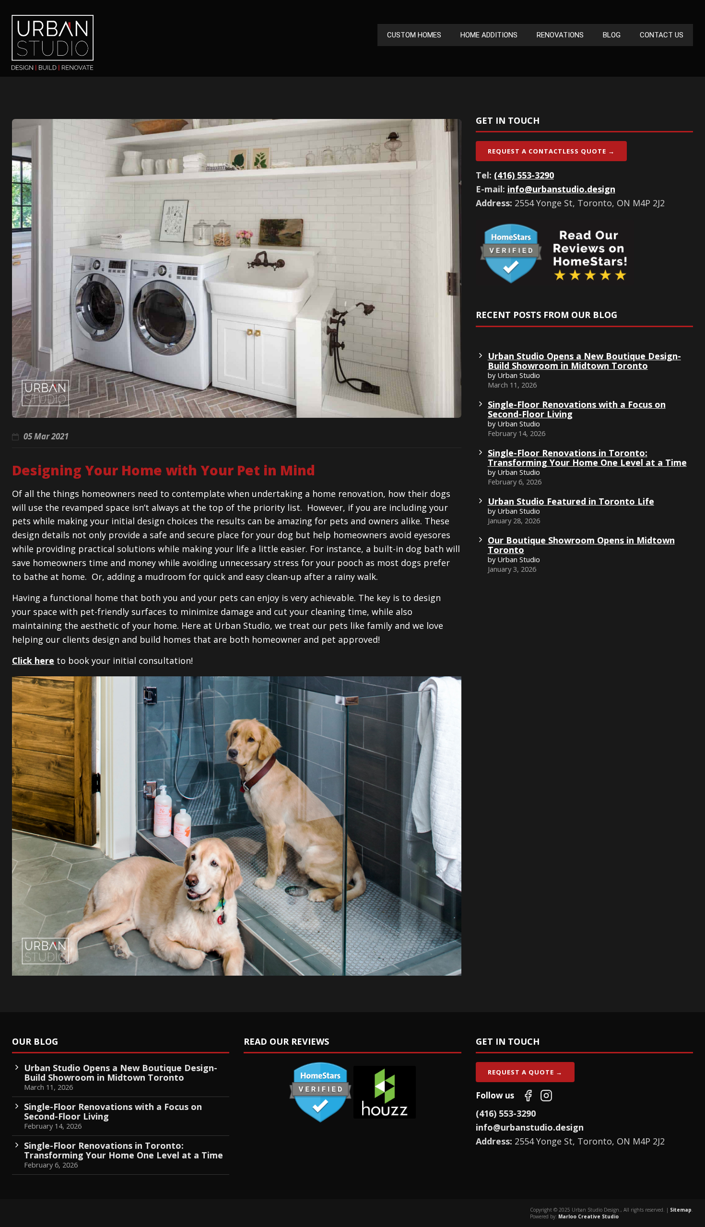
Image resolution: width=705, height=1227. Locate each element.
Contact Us (661, 35)
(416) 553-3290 (524, 175)
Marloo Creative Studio (588, 1216)
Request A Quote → (525, 1072)
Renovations (560, 35)
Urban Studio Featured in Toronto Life (571, 501)
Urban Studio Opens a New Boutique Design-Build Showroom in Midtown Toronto (584, 360)
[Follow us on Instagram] (546, 1095)
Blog (612, 35)
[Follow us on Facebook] (528, 1095)
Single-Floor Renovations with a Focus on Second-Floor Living (577, 409)
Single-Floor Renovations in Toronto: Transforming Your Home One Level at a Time (587, 457)
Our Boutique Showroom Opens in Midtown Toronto (581, 544)
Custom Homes (414, 35)
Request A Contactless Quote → (551, 151)
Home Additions (488, 35)
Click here (33, 660)
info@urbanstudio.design (561, 189)
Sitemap (681, 1209)
